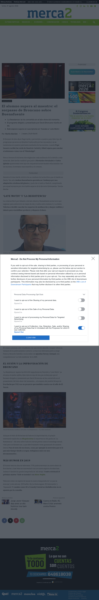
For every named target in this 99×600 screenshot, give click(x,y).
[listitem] (49, 294)
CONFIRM (31, 338)
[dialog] (49, 300)
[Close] (94, 259)
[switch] (81, 300)
